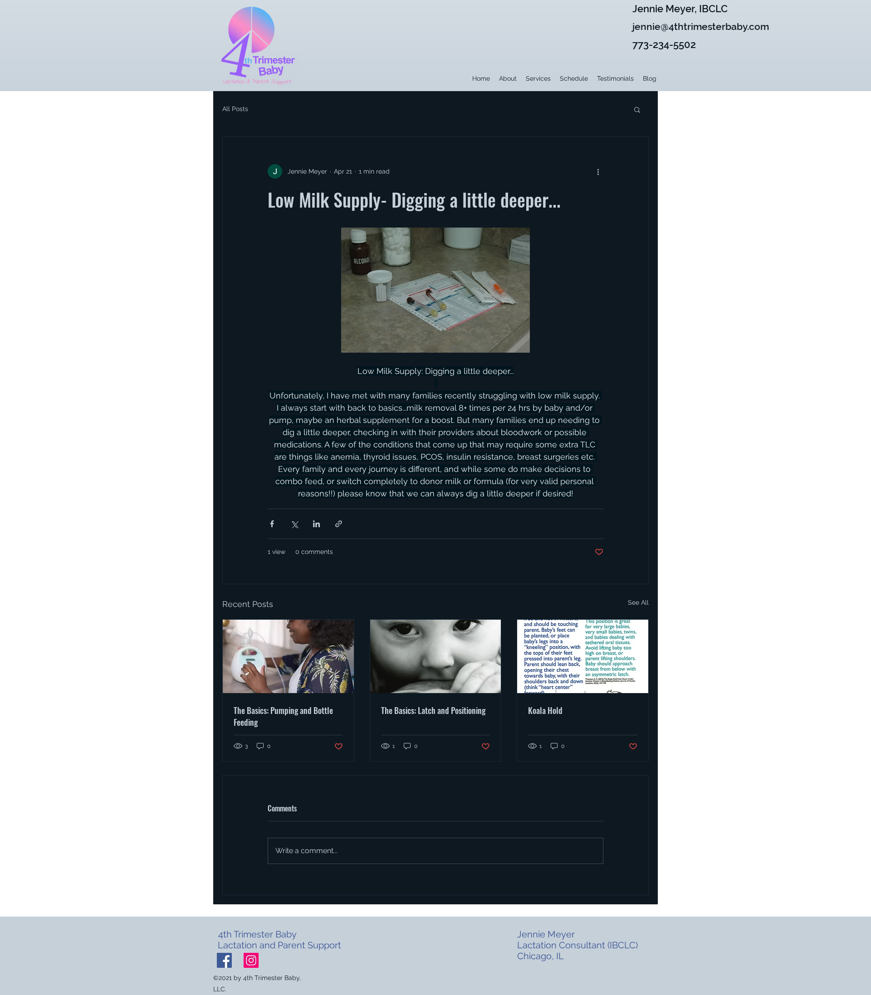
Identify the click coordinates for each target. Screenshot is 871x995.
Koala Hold (545, 710)
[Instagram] (251, 960)
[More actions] (597, 171)
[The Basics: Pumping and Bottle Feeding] (288, 656)
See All (638, 602)
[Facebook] (224, 960)
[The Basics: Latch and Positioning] (435, 656)
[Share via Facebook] (272, 523)
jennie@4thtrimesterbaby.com (700, 26)
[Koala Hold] (582, 656)
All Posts (235, 108)
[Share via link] (338, 523)
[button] (637, 109)
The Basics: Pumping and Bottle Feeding (283, 716)
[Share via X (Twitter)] (294, 523)
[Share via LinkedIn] (316, 523)
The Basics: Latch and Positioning (433, 710)
